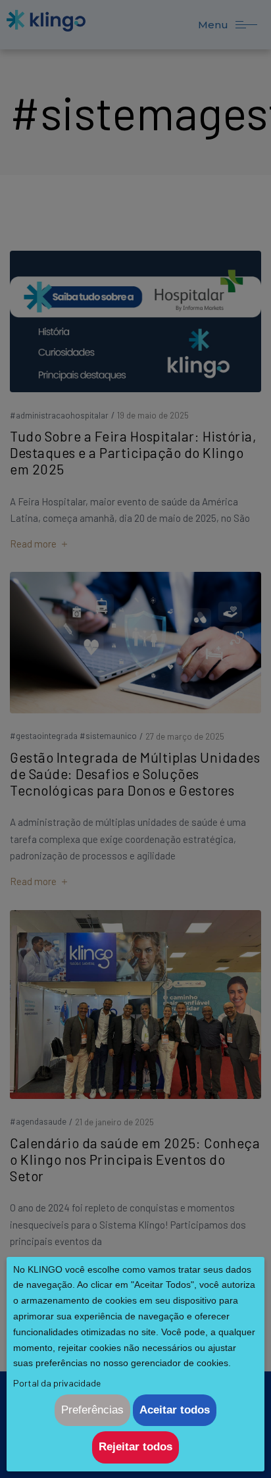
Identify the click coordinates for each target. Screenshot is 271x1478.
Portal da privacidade (57, 1383)
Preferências (92, 1410)
